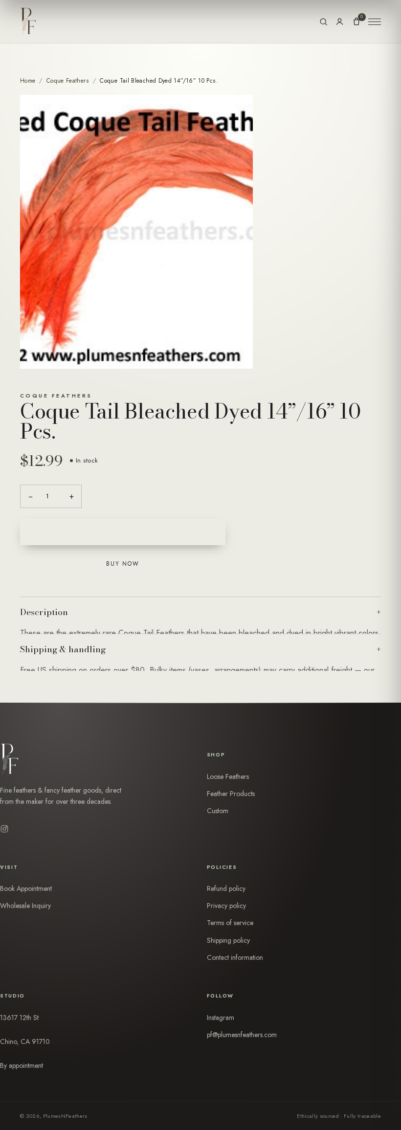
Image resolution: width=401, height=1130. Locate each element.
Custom (217, 811)
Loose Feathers (228, 776)
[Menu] (374, 21)
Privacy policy (226, 905)
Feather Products (231, 793)
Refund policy (226, 888)
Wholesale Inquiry (25, 905)
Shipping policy (228, 940)
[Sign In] (339, 21)
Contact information (235, 957)
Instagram (220, 1017)
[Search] (323, 21)
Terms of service (230, 923)
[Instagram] (4, 828)
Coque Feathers (67, 80)
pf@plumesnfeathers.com (242, 1035)
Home (27, 80)
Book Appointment (26, 888)
